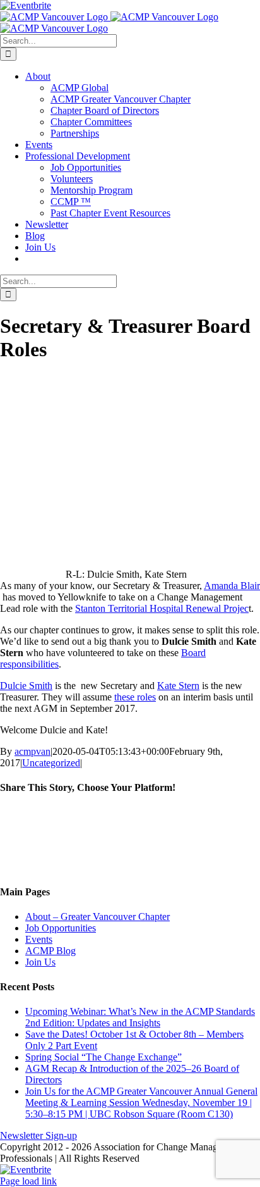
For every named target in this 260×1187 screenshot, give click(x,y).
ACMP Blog (50, 950)
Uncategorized (51, 762)
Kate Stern (178, 685)
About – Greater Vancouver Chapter (97, 916)
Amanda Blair (232, 585)
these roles (135, 697)
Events (38, 939)
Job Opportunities (60, 928)
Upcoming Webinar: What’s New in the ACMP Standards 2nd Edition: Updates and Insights (140, 1017)
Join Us (40, 962)
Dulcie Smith (26, 685)
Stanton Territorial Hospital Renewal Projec (162, 608)
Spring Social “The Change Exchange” (103, 1057)
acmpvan (32, 751)
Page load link (28, 1181)
